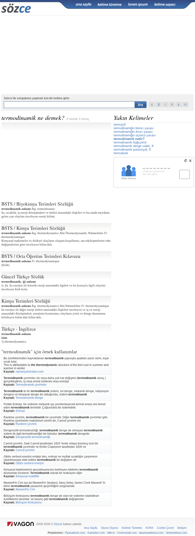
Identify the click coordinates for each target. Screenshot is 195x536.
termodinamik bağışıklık (130, 142)
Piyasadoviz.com (75, 532)
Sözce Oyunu (109, 528)
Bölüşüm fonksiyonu (29, 502)
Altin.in (111, 532)
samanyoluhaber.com (30, 371)
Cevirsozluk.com (127, 532)
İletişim (181, 528)
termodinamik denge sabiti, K (134, 146)
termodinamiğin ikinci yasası (133, 131)
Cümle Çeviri (165, 528)
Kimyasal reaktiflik (27, 476)
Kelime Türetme (132, 528)
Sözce (58, 524)
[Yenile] (185, 160)
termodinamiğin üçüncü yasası (135, 135)
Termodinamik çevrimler (31, 384)
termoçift (120, 124)
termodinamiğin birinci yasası (134, 128)
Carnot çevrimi (25, 450)
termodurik (121, 153)
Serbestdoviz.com (176, 532)
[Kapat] (190, 160)
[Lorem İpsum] (138, 4)
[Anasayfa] (83, 4)
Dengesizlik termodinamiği (33, 437)
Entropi (20, 411)
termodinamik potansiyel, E (132, 149)
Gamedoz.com (96, 532)
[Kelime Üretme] (109, 4)
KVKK (149, 528)
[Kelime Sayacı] (165, 4)
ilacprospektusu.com (151, 532)
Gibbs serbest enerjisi (30, 463)
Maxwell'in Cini (25, 489)
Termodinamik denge (29, 397)
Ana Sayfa (90, 528)
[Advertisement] (56, 160)
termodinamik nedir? (129, 139)
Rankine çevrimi (26, 424)
